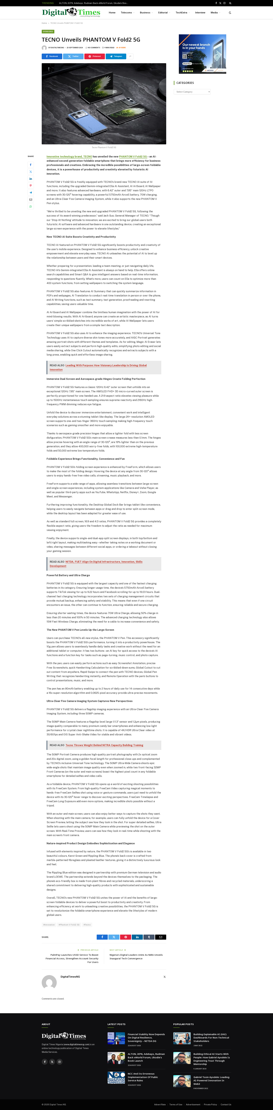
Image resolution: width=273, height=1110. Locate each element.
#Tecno (87, 925)
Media (214, 12)
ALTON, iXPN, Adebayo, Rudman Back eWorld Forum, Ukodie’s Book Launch (94, 3)
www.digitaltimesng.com (76, 1044)
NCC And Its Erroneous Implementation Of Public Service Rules (143, 1077)
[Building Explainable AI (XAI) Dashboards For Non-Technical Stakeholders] (182, 1038)
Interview (200, 12)
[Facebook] (30, 165)
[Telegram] (30, 192)
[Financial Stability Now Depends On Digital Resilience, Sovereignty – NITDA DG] (116, 1038)
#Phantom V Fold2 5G (69, 925)
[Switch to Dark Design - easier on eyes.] (229, 12)
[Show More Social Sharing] (130, 56)
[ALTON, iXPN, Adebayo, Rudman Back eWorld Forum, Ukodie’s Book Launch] (116, 1058)
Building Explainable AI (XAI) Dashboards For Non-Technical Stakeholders (211, 1038)
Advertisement (193, 1104)
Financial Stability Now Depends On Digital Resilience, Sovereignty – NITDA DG (146, 1038)
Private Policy (210, 1104)
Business (145, 12)
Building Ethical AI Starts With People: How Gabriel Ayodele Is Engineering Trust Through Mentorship (212, 1059)
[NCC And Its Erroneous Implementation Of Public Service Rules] (116, 1078)
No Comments (94, 48)
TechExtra (181, 12)
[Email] (30, 199)
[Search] (230, 3)
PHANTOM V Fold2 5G (133, 156)
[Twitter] (30, 172)
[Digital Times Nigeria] (71, 12)
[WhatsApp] (30, 206)
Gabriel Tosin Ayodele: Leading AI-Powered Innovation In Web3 (211, 1080)
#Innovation (49, 925)
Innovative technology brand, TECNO (69, 156)
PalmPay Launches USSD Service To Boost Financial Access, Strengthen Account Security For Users (72, 958)
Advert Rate (160, 1104)
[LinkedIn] (30, 179)
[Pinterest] (30, 185)
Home (112, 12)
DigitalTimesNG (57, 48)
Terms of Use (175, 1104)
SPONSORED (48, 31)
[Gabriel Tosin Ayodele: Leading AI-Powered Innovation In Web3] (182, 1081)
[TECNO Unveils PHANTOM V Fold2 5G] (104, 103)
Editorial (163, 12)
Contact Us (226, 1104)
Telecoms (126, 12)
